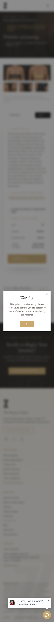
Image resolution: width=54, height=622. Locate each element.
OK (26, 324)
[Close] (46, 294)
